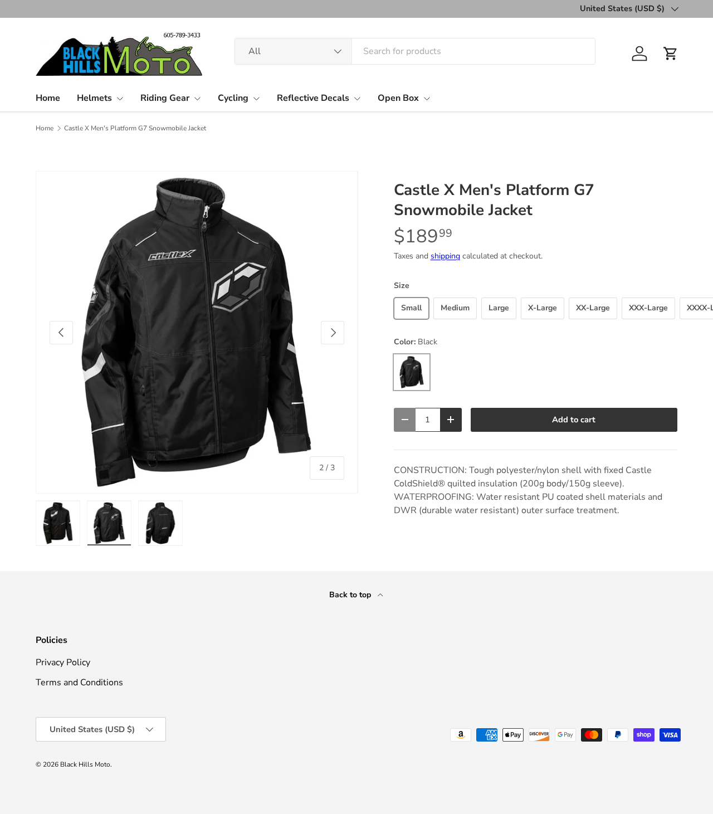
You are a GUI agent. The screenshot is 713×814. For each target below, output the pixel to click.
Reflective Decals (313, 98)
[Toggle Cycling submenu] (256, 98)
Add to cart (573, 419)
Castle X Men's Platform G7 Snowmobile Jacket (135, 128)
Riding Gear (164, 98)
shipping (445, 256)
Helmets (94, 98)
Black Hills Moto (85, 764)
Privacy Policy (63, 662)
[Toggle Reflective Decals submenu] (357, 98)
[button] (670, 53)
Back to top (351, 594)
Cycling (233, 98)
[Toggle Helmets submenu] (119, 98)
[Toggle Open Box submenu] (426, 98)
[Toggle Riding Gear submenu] (197, 98)
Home (48, 98)
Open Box (398, 98)
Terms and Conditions (79, 682)
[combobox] (415, 51)
